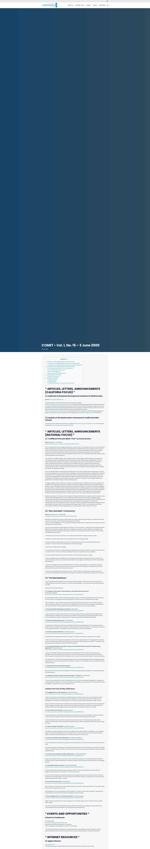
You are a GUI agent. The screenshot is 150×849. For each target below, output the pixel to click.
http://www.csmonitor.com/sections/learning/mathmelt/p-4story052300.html (64, 633)
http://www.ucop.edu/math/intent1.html (55, 411)
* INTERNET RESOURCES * (52, 378)
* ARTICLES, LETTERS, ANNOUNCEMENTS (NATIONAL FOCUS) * (60, 366)
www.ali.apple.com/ (50, 844)
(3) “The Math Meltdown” (54, 371)
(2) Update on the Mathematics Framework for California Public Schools (64, 365)
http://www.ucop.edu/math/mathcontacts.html (58, 404)
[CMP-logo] (49, 5)
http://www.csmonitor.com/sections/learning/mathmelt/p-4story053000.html (64, 755)
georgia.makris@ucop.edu (86, 412)
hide (67, 359)
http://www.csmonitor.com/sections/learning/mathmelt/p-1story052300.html (64, 594)
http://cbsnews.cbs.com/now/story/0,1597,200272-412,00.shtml (61, 516)
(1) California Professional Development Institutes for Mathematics (63, 363)
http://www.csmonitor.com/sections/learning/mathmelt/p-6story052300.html (64, 667)
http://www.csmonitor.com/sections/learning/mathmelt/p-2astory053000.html (64, 728)
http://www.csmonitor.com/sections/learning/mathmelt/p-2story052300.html (64, 610)
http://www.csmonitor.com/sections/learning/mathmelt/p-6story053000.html (64, 783)
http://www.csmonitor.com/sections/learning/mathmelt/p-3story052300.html (64, 622)
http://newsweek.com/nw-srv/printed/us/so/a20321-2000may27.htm (62, 444)
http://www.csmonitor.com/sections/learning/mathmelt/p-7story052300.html (64, 677)
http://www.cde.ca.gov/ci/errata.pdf (84, 423)
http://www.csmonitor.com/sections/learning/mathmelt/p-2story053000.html (64, 712)
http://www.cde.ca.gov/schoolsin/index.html (56, 822)
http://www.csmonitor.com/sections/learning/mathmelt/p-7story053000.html (64, 797)
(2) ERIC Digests (51, 381)
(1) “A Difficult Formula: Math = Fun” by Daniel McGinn (60, 368)
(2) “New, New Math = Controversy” (56, 370)
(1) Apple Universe (52, 379)
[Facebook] (107, 1)
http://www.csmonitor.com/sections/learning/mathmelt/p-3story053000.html (64, 739)
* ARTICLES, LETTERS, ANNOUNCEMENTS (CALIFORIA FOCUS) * (60, 361)
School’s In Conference (53, 376)
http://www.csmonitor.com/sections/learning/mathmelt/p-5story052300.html (64, 649)
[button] (74, 5)
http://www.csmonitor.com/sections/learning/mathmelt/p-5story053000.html (64, 767)
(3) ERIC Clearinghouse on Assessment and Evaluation (60, 383)
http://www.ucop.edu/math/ (56, 399)
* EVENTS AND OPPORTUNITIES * (54, 374)
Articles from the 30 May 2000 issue (56, 373)
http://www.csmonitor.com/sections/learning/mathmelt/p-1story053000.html (64, 694)
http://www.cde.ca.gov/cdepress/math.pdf (62, 425)
